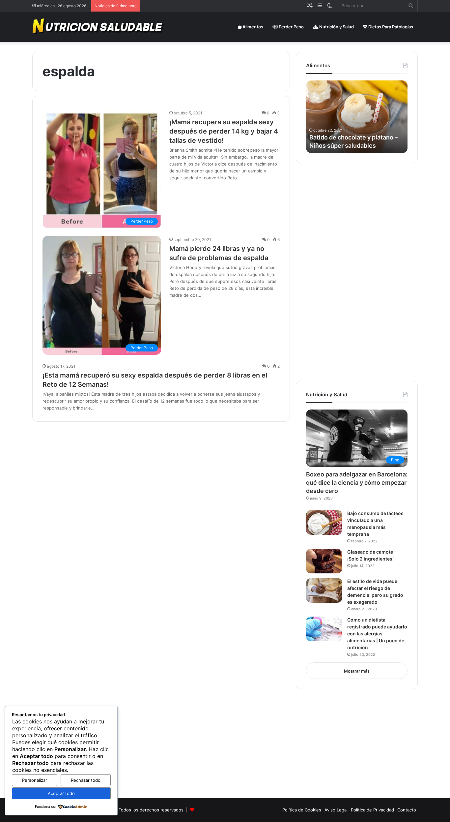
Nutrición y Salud (336, 26)
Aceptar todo (61, 793)
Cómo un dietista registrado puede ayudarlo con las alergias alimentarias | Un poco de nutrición (377, 633)
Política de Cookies (301, 809)
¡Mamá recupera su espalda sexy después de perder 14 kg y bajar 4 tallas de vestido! (223, 131)
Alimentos (252, 26)
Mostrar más (357, 671)
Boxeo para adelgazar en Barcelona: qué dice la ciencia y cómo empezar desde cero (357, 482)
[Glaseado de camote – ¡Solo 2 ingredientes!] (324, 561)
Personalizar (34, 780)
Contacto (406, 809)
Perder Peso (291, 26)
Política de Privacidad (372, 809)
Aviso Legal (336, 809)
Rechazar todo (85, 780)
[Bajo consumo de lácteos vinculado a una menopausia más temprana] (324, 522)
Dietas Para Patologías (390, 26)
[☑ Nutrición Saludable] (98, 26)
